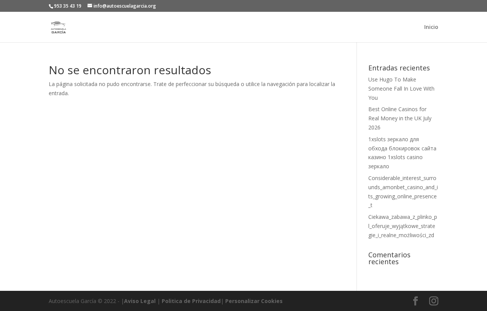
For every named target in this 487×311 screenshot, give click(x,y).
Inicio (431, 27)
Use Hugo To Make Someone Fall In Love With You (401, 88)
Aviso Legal (140, 301)
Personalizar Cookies (254, 301)
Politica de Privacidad (191, 301)
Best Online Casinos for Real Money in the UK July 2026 (399, 118)
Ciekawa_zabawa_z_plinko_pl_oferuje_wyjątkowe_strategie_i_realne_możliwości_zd (402, 226)
